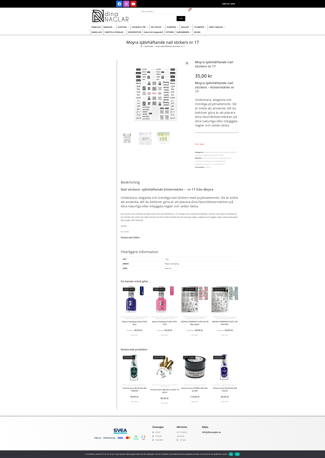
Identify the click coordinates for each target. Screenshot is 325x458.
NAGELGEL (108, 27)
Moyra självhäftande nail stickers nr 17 (170, 46)
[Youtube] (133, 4)
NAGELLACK (97, 32)
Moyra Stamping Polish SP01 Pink (164, 322)
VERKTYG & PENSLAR (114, 32)
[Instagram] (126, 4)
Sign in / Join (228, 4)
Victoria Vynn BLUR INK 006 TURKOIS (135, 389)
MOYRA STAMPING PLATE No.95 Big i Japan (194, 322)
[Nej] (322, 454)
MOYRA (207, 167)
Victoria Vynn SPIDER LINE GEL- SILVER (194, 389)
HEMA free (96, 27)
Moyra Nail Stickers (211, 152)
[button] (187, 63)
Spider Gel (187, 385)
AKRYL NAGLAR (216, 27)
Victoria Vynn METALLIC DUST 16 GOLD (164, 391)
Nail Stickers (224, 152)
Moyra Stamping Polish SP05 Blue (134, 322)
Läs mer (134, 335)
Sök (181, 18)
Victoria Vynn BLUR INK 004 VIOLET (225, 389)
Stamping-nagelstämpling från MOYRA (209, 155)
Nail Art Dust (164, 386)
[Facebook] (119, 4)
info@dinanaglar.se (211, 432)
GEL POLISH (156, 27)
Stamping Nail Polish (128, 317)
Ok (231, 454)
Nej (237, 454)
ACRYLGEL (122, 27)
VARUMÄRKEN (182, 32)
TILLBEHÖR (199, 27)
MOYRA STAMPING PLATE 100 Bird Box (225, 322)
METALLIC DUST (157, 385)
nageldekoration (224, 158)
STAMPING (171, 27)
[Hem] (141, 46)
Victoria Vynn (126, 385)
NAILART (185, 27)
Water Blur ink (142, 385)
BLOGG (197, 32)
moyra (215, 158)
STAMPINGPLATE (188, 317)
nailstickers (199, 161)
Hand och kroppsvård (153, 32)
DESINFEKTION (134, 32)
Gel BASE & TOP (139, 27)
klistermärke (207, 158)
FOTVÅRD (170, 32)
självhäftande (209, 161)
